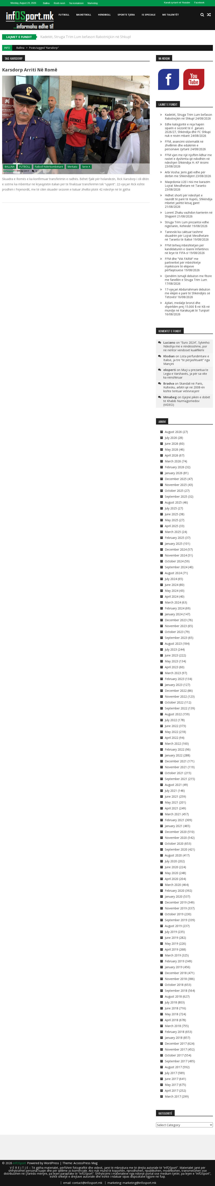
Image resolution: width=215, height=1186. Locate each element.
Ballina (46, 3)
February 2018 (174, 1032)
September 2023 (176, 638)
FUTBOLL (64, 14)
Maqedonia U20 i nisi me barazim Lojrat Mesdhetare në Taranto (187, 184)
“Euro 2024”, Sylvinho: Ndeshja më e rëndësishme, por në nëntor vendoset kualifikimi (186, 346)
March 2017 (173, 1096)
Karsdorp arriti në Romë (29, 70)
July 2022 (171, 720)
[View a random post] (209, 14)
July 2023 (171, 649)
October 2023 (174, 632)
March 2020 (173, 885)
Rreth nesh (59, 3)
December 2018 (176, 973)
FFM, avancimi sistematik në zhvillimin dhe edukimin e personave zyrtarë (184, 145)
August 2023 (173, 644)
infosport (8, 170)
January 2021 (173, 826)
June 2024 (171, 585)
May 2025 (171, 520)
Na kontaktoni (76, 3)
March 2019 (173, 955)
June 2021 (171, 796)
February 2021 (174, 820)
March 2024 (173, 602)
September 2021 (176, 779)
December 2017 (176, 1043)
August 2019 (173, 926)
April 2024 (171, 596)
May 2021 (171, 802)
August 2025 (173, 502)
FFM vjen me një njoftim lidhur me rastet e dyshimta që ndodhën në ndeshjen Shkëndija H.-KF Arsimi (188, 158)
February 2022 (174, 749)
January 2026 (173, 473)
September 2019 (176, 920)
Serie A (86, 166)
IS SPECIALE (148, 14)
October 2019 (174, 914)
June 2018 (171, 1008)
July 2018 (171, 1002)
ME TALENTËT (170, 14)
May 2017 (171, 1085)
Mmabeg (170, 397)
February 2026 (174, 467)
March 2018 (173, 1026)
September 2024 (176, 567)
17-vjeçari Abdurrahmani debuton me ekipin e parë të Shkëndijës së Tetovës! (187, 293)
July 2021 (171, 791)
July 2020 (171, 861)
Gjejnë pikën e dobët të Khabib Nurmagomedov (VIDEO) (186, 401)
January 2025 (173, 544)
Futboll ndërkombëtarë (49, 166)
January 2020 (173, 896)
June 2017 (171, 1079)
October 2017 (174, 1055)
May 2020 (171, 873)
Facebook (199, 2)
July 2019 (171, 932)
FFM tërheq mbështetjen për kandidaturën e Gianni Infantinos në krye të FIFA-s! (187, 249)
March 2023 (173, 673)
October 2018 (174, 985)
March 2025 (173, 532)
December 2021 (176, 761)
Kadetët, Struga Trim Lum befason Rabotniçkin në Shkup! (188, 116)
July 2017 (171, 1073)
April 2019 (171, 949)
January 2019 (173, 967)
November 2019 (176, 908)
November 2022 (176, 696)
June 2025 (171, 514)
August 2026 (173, 432)
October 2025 (174, 491)
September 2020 (176, 849)
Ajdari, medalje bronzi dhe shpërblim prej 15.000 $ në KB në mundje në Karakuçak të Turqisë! (187, 306)
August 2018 (173, 996)
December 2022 (176, 691)
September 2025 (176, 496)
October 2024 (174, 561)
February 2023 (174, 679)
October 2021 (174, 773)
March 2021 (173, 814)
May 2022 (171, 732)
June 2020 (171, 867)
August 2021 (173, 785)
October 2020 (174, 843)
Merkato (72, 166)
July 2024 (171, 579)
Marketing (93, 3)
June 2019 (171, 938)
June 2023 (171, 655)
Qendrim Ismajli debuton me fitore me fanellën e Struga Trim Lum (188, 278)
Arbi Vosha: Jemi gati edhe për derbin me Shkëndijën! (185, 174)
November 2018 (176, 979)
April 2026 (171, 455)
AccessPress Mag (85, 1163)
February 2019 (174, 961)
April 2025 (171, 526)
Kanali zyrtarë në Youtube (177, 2)
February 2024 (174, 608)
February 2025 (174, 538)
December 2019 (176, 902)
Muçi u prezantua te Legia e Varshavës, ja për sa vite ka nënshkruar (185, 373)
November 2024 (176, 555)
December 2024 (176, 549)
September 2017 (176, 1061)
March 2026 (173, 461)
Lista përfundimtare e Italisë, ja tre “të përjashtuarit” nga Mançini (186, 360)
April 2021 (171, 808)
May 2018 (171, 1014)
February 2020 (174, 891)
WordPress (52, 1163)
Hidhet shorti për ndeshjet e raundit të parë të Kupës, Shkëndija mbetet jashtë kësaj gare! (188, 199)
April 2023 (171, 667)
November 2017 (176, 1049)
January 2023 (173, 685)
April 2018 (171, 1020)
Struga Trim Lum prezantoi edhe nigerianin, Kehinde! (187, 224)
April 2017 (171, 1091)
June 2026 (171, 444)
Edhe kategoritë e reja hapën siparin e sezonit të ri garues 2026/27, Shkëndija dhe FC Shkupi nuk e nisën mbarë (188, 130)
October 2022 (174, 702)
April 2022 (171, 738)
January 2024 (173, 614)
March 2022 (173, 744)
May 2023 (171, 661)
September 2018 (176, 991)
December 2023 (176, 620)
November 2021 (176, 767)
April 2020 (171, 879)
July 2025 (171, 508)
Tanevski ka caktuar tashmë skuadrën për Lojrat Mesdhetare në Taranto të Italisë (187, 235)
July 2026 (171, 438)
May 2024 (171, 591)
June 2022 (171, 726)
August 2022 (173, 714)
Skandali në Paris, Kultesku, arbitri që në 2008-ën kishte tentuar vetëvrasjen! (184, 387)
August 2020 (173, 855)
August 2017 (173, 1067)
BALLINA (10, 166)
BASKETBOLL (83, 14)
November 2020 (176, 838)
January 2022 (173, 755)
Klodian (169, 356)
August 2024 (173, 573)
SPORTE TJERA (126, 14)
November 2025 (176, 485)
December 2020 (176, 832)
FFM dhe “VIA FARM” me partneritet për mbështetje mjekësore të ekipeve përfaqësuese (183, 264)
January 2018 (173, 1038)
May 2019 (171, 943)
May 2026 (171, 449)
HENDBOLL (104, 14)
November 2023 (176, 626)
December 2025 (176, 479)
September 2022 (176, 708)
